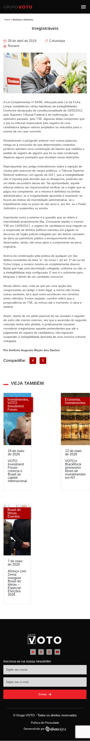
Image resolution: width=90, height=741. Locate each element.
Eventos (14, 516)
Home (7, 19)
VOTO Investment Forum (16, 406)
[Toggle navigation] (83, 7)
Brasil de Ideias (14, 511)
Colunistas (57, 41)
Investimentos (18, 399)
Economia (72, 399)
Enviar (43, 694)
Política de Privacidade (45, 722)
